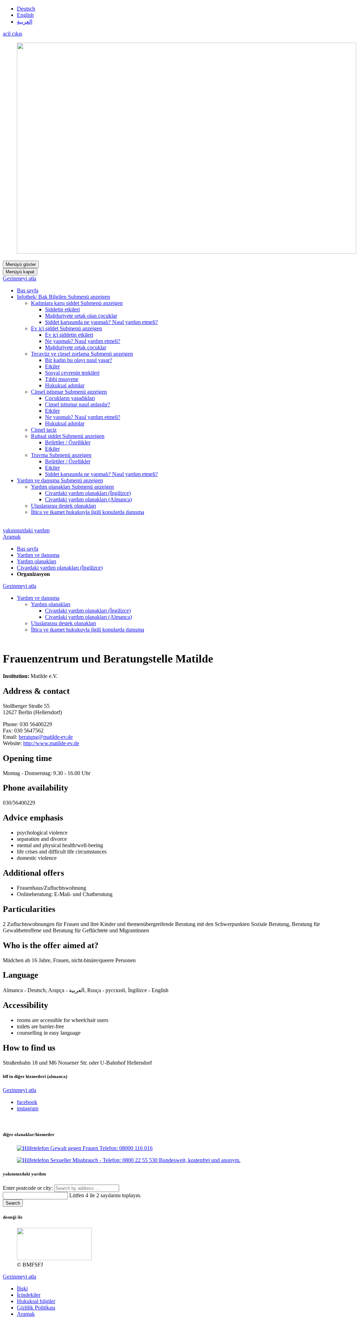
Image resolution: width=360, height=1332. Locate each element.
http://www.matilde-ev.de (51, 743)
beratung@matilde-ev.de (46, 737)
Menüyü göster (21, 264)
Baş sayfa (27, 549)
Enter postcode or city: (28, 1188)
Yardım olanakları (36, 561)
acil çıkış (12, 34)
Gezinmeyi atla (19, 278)
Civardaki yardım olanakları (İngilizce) (60, 568)
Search (13, 1203)
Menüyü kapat (20, 271)
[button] (89, 297)
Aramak (12, 537)
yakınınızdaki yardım (26, 530)
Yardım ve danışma (38, 555)
